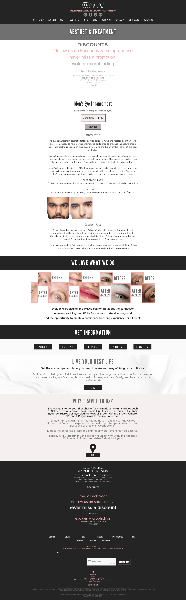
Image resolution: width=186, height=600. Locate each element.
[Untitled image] (58, 208)
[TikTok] (95, 15)
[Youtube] (100, 15)
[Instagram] (85, 15)
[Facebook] (90, 15)
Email (57, 553)
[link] (93, 127)
